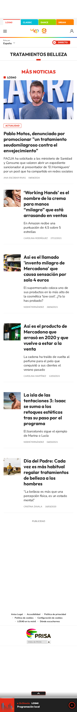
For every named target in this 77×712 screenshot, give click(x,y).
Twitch (53, 547)
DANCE (44, 22)
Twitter (38, 547)
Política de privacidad (55, 614)
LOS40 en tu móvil (26, 621)
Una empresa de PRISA (38, 633)
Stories (60, 547)
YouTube (31, 547)
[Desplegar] (38, 693)
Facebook (46, 547)
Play (72, 705)
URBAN (62, 22)
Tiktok (24, 547)
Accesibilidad (33, 614)
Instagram (17, 547)
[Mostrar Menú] (5, 31)
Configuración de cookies (49, 617)
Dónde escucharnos (50, 621)
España (7, 43)
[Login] (72, 31)
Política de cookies (24, 617)
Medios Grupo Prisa (38, 642)
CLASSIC (27, 22)
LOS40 (8, 22)
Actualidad (12, 125)
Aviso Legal (17, 614)
